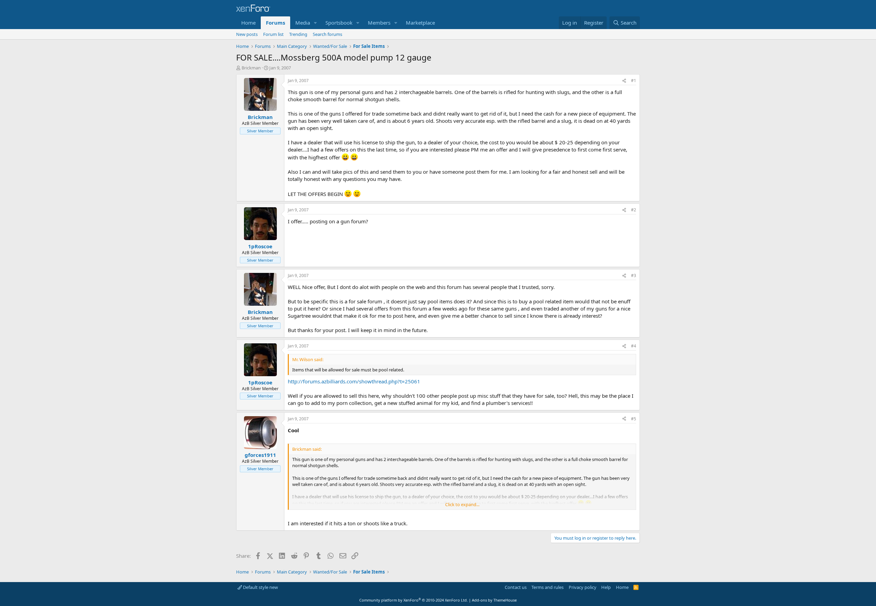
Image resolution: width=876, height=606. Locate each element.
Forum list (273, 34)
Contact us (516, 587)
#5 (633, 419)
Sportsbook (338, 22)
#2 (633, 210)
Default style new (260, 587)
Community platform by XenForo (413, 600)
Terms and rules (547, 587)
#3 (633, 275)
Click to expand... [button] (462, 504)
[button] (315, 22)
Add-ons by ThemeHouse (494, 600)
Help (606, 587)
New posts (247, 34)
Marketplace (420, 22)
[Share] (624, 81)
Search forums (327, 34)
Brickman (251, 68)
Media (302, 22)
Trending (298, 34)
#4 (633, 346)
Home (248, 22)
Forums (275, 22)
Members (379, 22)
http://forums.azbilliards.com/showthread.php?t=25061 (354, 381)
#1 (633, 80)
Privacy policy (582, 587)
